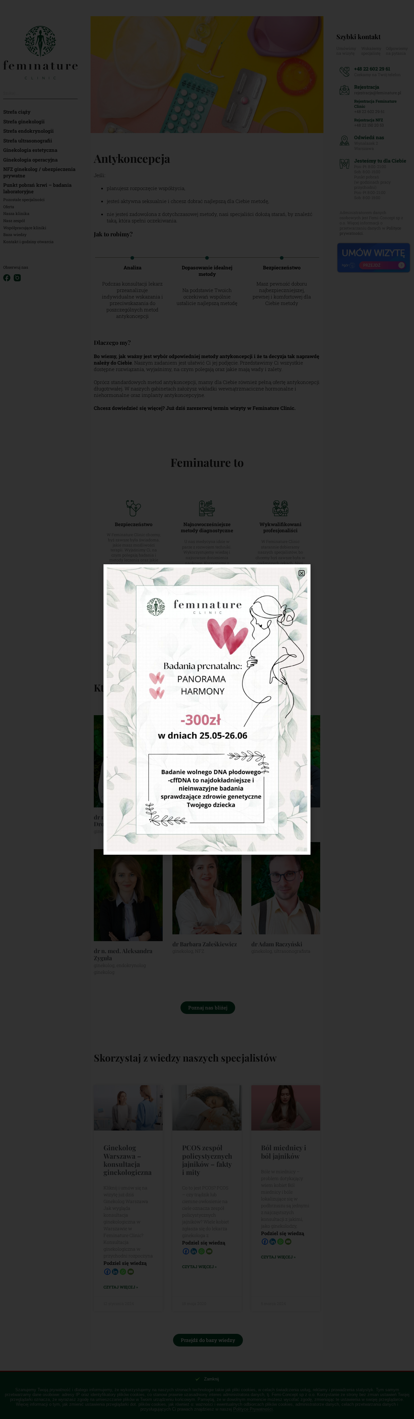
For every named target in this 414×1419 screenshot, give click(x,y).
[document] (207, 709)
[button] (301, 573)
